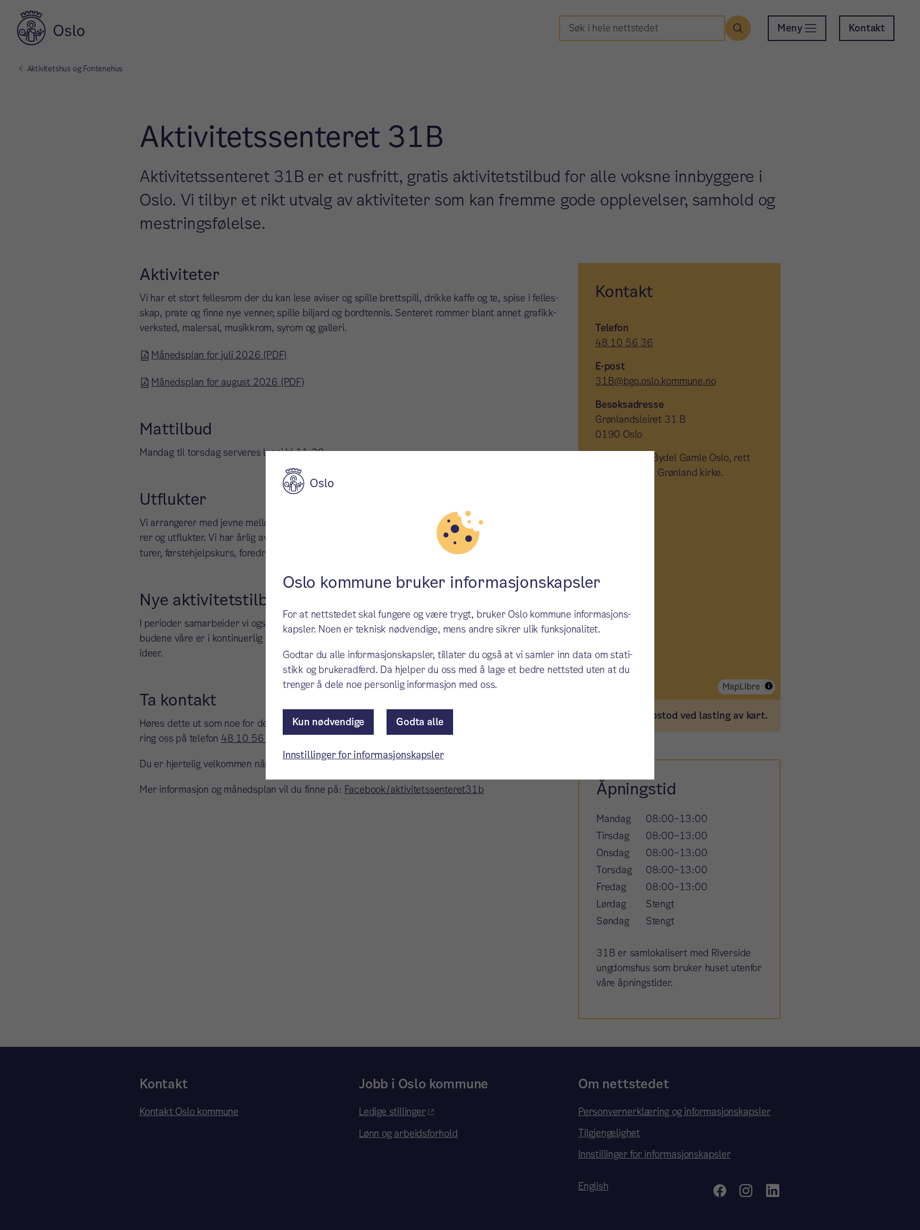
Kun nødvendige (328, 721)
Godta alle (419, 721)
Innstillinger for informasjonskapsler (363, 754)
